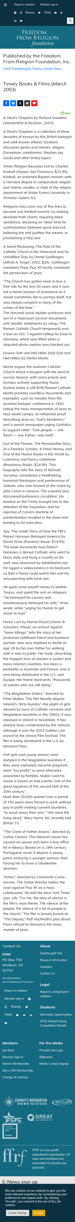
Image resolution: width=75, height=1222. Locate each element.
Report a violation (24, 4)
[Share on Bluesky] (13, 103)
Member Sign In (12, 1057)
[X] (39, 13)
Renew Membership (15, 1063)
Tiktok (47, 12)
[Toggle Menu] (5, 5)
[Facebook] (15, 13)
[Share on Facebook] (6, 103)
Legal (44, 985)
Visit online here (32, 69)
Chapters (46, 967)
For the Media (51, 1043)
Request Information (53, 960)
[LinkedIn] (15, 21)
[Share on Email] (27, 103)
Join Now (8, 1050)
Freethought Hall (51, 953)
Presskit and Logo (51, 1050)
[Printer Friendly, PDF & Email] (65, 113)
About (45, 946)
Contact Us (11, 946)
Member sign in (49, 4)
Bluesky (30, 12)
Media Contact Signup (54, 1063)
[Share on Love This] (34, 103)
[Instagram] (21, 13)
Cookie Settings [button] (17, 1212)
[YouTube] (55, 13)
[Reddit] (61, 13)
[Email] (21, 21)
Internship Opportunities (56, 1014)
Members (10, 1043)
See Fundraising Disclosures (18, 982)
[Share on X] (20, 103)
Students (47, 1007)
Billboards (46, 1057)
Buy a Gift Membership (17, 1070)
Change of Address (15, 1077)
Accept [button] (39, 1212)
